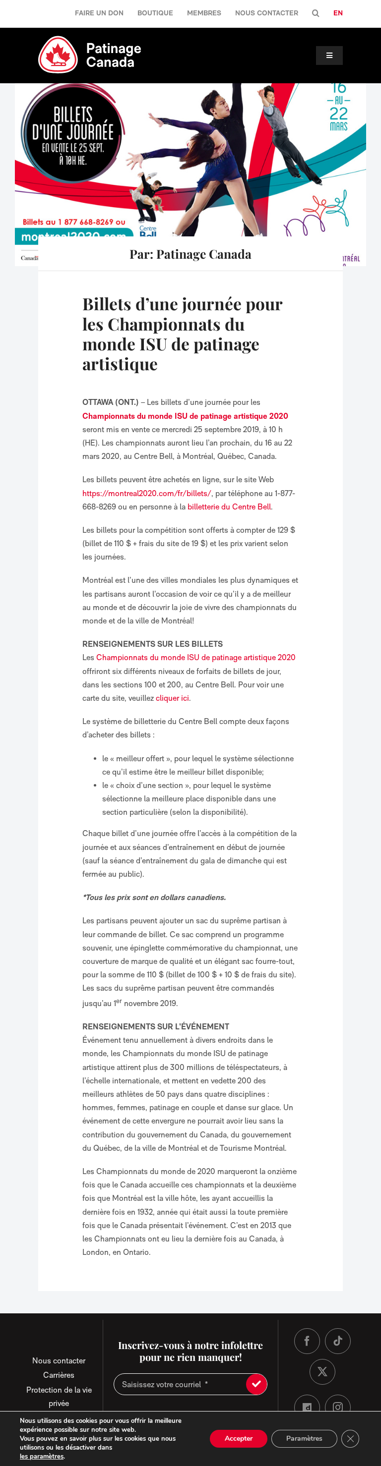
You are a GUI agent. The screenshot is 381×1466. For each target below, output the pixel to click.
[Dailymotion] (307, 1407)
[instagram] (338, 1407)
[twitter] (322, 1372)
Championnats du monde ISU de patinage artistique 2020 (196, 657)
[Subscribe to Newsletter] (256, 1384)
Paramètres (304, 1438)
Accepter (239, 1438)
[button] (315, 13)
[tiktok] (338, 1341)
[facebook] (307, 1341)
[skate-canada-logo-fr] (89, 39)
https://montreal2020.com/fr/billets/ (146, 493)
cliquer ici (172, 698)
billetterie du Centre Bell (229, 506)
